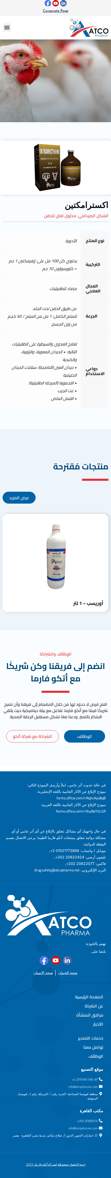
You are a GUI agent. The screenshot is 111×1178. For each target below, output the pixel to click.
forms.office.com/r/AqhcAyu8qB (81, 798)
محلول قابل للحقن (60, 216)
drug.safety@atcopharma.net (57, 870)
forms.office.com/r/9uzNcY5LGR (81, 811)
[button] (7, 27)
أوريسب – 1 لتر (88, 603)
